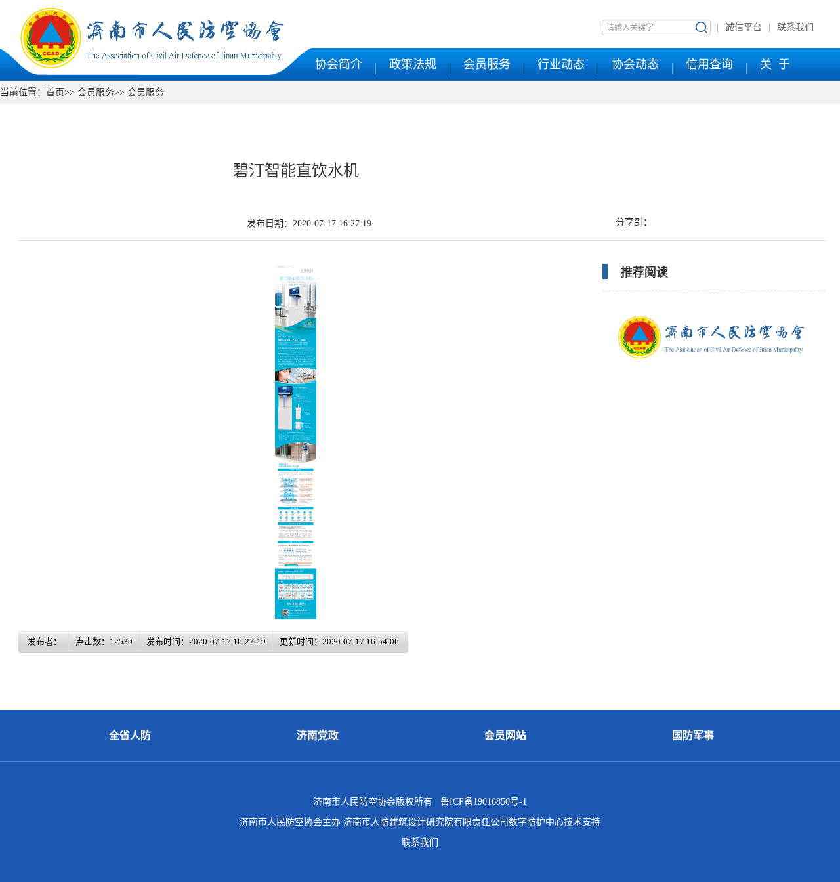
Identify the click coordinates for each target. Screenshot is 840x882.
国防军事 (693, 735)
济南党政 (318, 735)
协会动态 (635, 64)
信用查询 (709, 64)
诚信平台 (743, 27)
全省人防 (130, 735)
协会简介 (338, 64)
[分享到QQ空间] (660, 222)
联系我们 (795, 27)
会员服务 (487, 64)
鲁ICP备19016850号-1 (483, 802)
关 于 (775, 64)
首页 (55, 92)
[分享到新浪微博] (665, 222)
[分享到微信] (654, 222)
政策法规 (412, 64)
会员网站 (505, 735)
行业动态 (561, 64)
